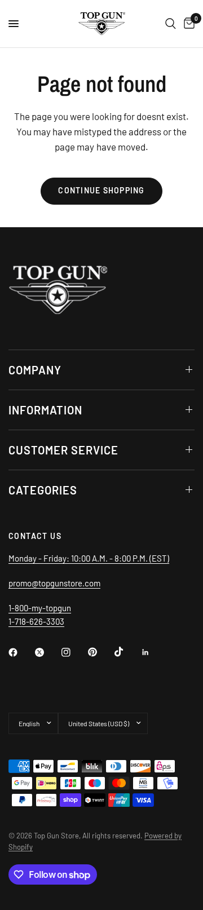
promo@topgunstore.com (54, 583)
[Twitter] (47, 652)
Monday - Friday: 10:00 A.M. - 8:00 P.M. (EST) (88, 558)
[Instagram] (73, 652)
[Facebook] (20, 652)
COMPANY (34, 370)
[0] (187, 23)
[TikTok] (126, 651)
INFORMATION (45, 410)
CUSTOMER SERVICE (63, 450)
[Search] (170, 23)
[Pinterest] (100, 651)
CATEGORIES (42, 490)
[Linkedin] (153, 652)
